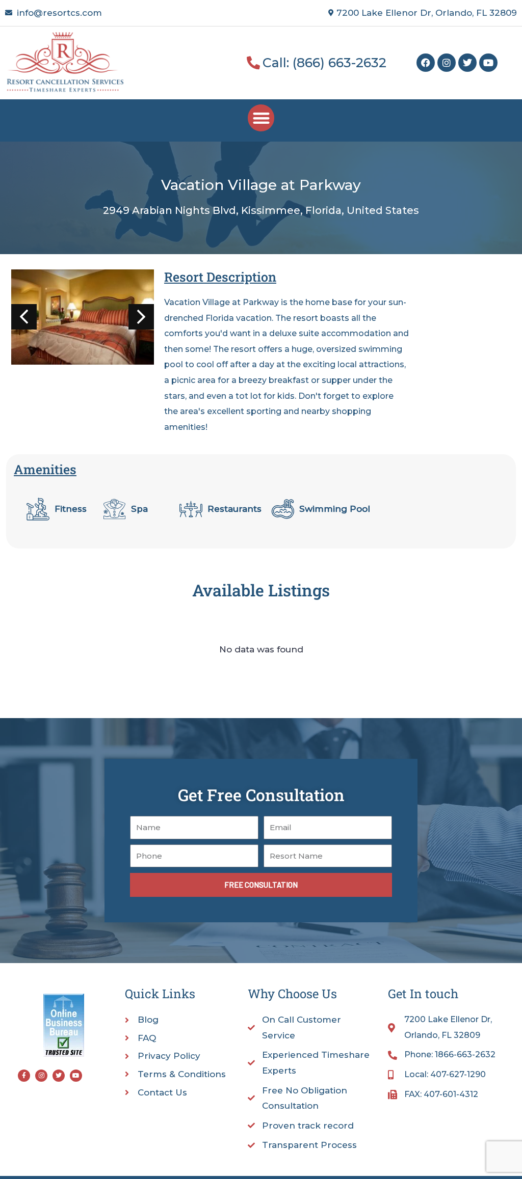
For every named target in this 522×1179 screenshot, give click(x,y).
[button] (261, 117)
